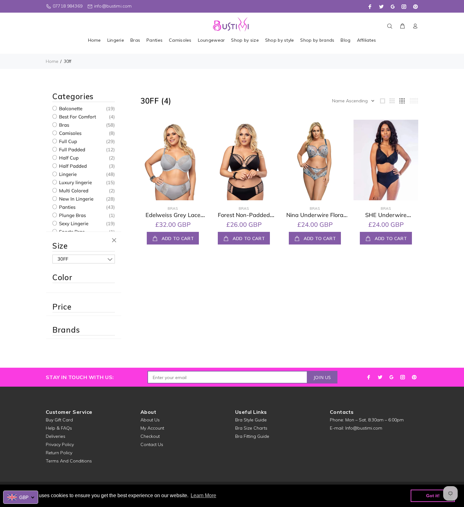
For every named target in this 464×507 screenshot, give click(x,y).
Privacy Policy (60, 444)
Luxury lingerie (75, 182)
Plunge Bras (72, 215)
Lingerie (67, 174)
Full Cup (67, 141)
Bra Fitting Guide (252, 436)
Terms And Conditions (69, 461)
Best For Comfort (77, 117)
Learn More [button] (203, 495)
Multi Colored (73, 191)
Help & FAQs (59, 428)
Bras (63, 125)
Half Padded (72, 166)
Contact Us (151, 444)
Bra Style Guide (251, 420)
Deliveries (55, 436)
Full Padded (71, 150)
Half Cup (68, 158)
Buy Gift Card (59, 420)
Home (52, 61)
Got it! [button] (433, 495)
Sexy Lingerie (73, 223)
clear (115, 241)
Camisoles (69, 133)
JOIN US (322, 377)
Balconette (70, 109)
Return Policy (59, 453)
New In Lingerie (75, 199)
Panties (66, 207)
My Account (152, 428)
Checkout (150, 436)
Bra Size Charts (251, 428)
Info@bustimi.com (363, 428)
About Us (150, 420)
